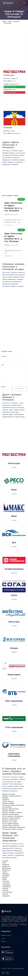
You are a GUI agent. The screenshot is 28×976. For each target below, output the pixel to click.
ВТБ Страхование (14, 701)
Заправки (5, 797)
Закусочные (5, 799)
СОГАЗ (14, 595)
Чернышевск (6, 896)
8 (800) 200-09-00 (11, 87)
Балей (4, 862)
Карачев (4, 877)
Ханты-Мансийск (7, 892)
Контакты (4, 941)
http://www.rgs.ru (11, 92)
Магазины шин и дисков (9, 821)
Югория (14, 648)
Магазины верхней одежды (10, 814)
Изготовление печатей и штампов (12, 829)
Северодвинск (6, 884)
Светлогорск (6, 883)
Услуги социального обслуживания (12, 816)
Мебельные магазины (8, 794)
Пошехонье (5, 881)
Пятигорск (16, 21)
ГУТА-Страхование (14, 727)
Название (4, 356)
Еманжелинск (6, 870)
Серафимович (6, 886)
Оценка (3, 386)
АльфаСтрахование (14, 569)
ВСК (14, 543)
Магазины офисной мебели (10, 809)
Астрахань (5, 860)
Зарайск (4, 872)
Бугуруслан (5, 864)
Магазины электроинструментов (11, 796)
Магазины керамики (8, 803)
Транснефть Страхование (14, 755)
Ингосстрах (14, 622)
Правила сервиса (6, 935)
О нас (3, 938)
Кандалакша (5, 875)
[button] (24, 3)
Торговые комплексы (8, 810)
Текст (2, 364)
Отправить (19, 388)
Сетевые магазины (8, 801)
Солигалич (5, 890)
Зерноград (5, 873)
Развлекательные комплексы (10, 825)
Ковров (4, 879)
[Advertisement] (14, 48)
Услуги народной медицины (10, 823)
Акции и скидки (7, 21)
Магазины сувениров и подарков (12, 812)
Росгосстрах (14, 463)
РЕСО (14, 490)
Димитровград (6, 868)
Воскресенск (6, 866)
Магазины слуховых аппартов (11, 818)
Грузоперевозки (7, 807)
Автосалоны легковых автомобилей (13, 805)
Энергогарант (14, 675)
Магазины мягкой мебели (9, 820)
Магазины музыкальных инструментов (13, 827)
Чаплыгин (5, 894)
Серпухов (5, 888)
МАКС (14, 516)
